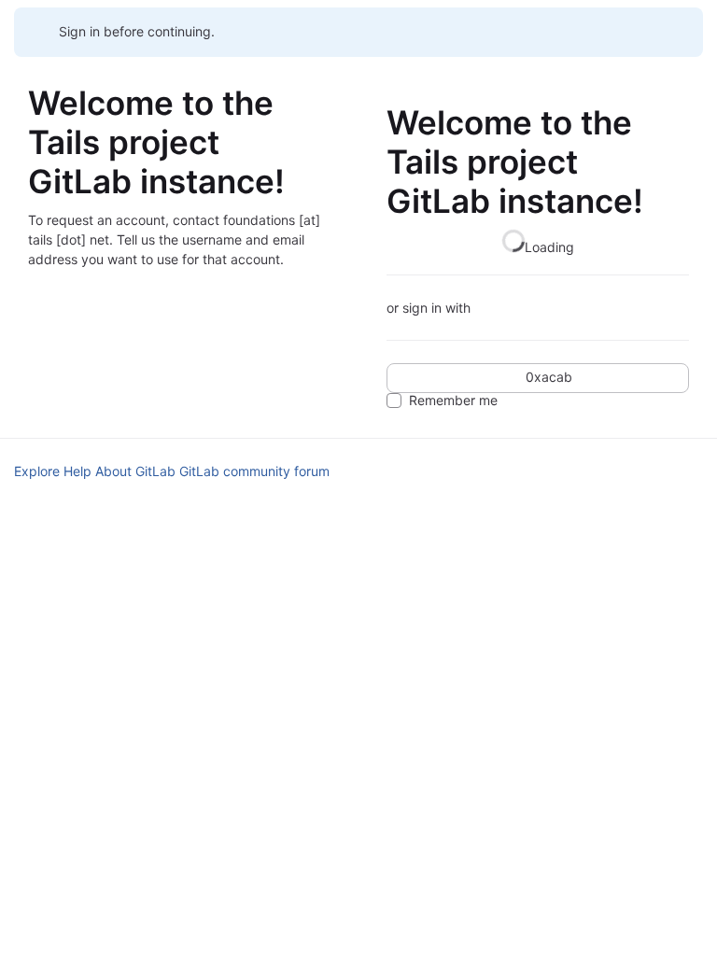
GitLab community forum (254, 471)
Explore (37, 471)
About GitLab (135, 471)
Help (77, 471)
